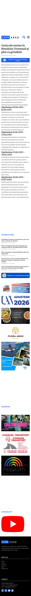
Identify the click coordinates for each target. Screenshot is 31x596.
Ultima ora (4, 568)
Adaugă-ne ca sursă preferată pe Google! (17, 60)
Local (2, 561)
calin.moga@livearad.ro (8, 587)
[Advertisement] (15, 17)
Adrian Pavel (12, 269)
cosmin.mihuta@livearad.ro (9, 585)
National (3, 565)
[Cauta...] (23, 37)
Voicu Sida (12, 263)
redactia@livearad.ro (7, 583)
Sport (3, 566)
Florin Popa (12, 242)
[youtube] (9, 590)
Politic (3, 563)
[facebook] (2, 590)
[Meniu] (28, 37)
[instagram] (6, 590)
